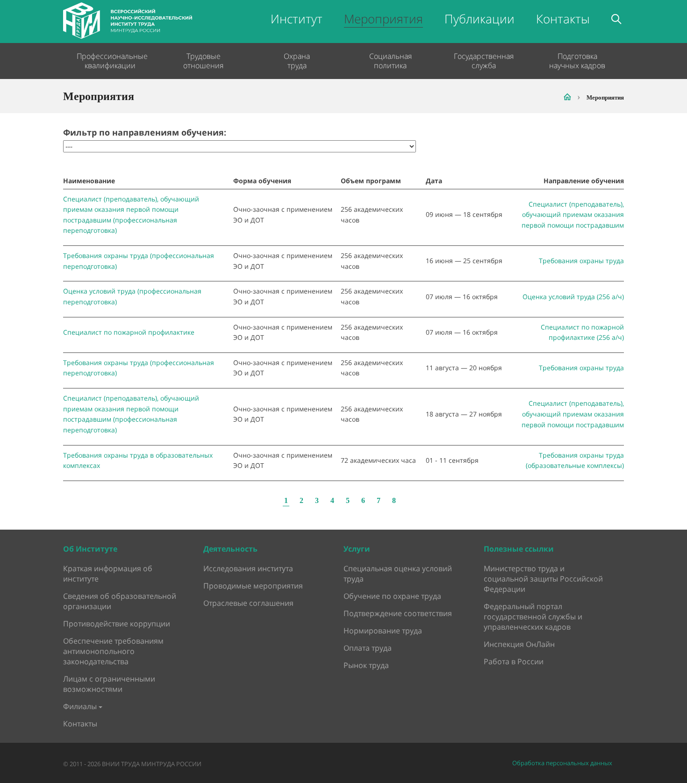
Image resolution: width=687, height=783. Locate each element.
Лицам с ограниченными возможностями (109, 684)
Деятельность (230, 549)
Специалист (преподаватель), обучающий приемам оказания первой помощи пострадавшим (573, 215)
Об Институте (90, 549)
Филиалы (80, 706)
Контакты (563, 18)
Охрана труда (297, 61)
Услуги (357, 549)
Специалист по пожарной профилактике (128, 332)
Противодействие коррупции (116, 623)
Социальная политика (390, 61)
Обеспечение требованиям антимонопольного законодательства (113, 651)
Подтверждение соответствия (398, 613)
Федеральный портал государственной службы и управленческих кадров (533, 616)
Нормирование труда (383, 630)
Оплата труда (368, 648)
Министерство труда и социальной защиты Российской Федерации (543, 578)
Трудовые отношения (203, 61)
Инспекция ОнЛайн (519, 644)
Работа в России (514, 661)
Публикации (479, 18)
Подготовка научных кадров (577, 61)
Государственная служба (484, 61)
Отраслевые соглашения (248, 603)
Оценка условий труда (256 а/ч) (573, 296)
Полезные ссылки (519, 549)
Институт (296, 18)
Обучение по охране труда (392, 596)
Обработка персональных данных (562, 763)
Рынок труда (366, 665)
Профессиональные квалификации (110, 61)
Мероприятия (383, 18)
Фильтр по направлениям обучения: (144, 132)
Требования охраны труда (581, 260)
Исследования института (248, 568)
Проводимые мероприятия (253, 586)
